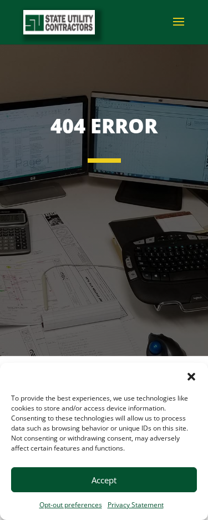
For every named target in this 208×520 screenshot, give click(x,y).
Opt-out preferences (70, 504)
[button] (191, 376)
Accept (104, 480)
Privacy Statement (136, 504)
